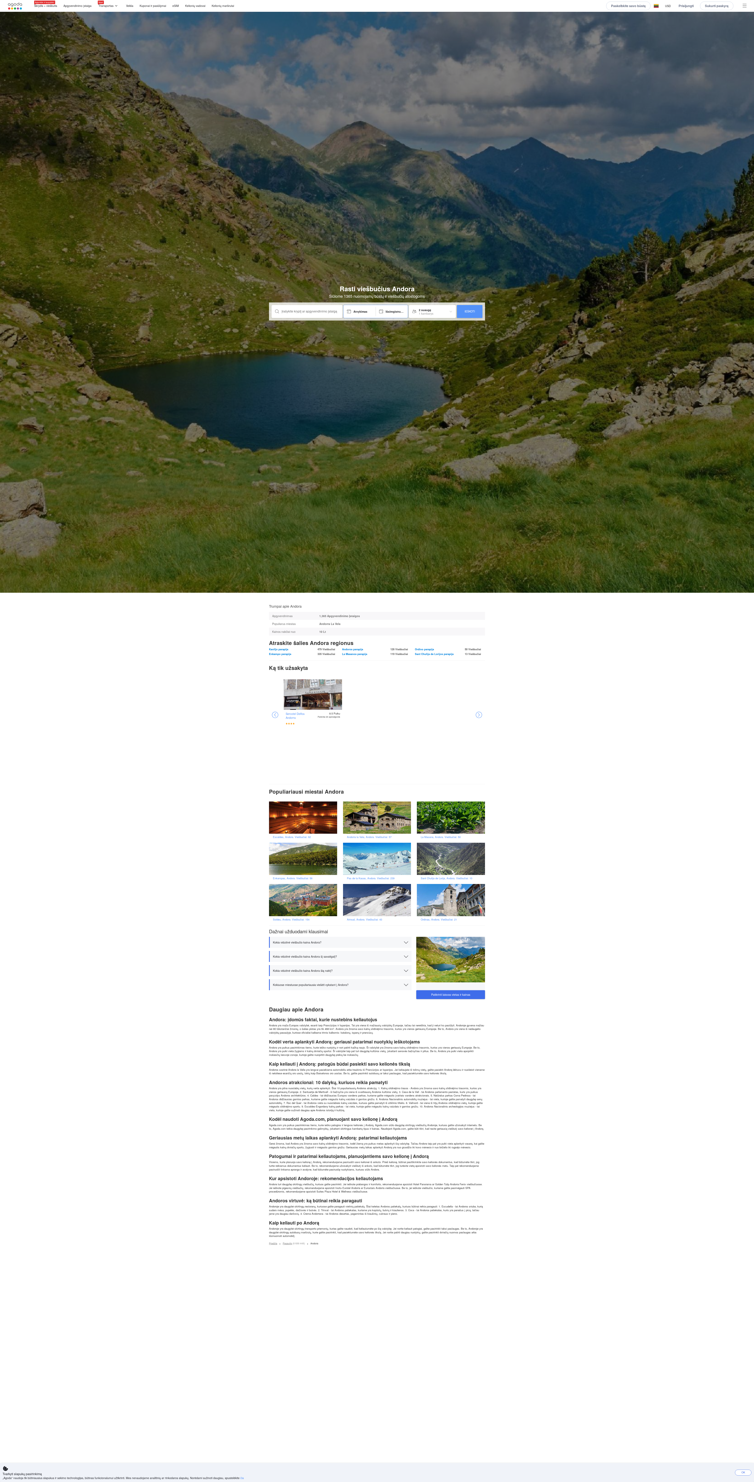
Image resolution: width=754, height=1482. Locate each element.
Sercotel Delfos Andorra (295, 716)
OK (743, 1472)
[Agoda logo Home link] (15, 6)
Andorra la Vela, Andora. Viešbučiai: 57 (369, 837)
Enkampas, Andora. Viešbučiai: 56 (292, 878)
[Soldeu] (304, 899)
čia (242, 1478)
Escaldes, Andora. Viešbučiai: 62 (292, 837)
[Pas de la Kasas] (378, 858)
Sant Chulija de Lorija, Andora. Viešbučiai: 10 (446, 878)
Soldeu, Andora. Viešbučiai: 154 (291, 919)
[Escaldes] (304, 817)
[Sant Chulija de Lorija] (452, 858)
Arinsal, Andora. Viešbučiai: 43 (364, 919)
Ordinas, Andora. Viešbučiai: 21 (439, 919)
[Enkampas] (304, 858)
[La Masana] (452, 817)
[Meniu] (744, 6)
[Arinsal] (378, 899)
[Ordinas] (452, 899)
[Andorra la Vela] (378, 817)
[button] (656, 6)
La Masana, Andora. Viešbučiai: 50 (441, 837)
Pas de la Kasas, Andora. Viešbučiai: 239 (370, 878)
